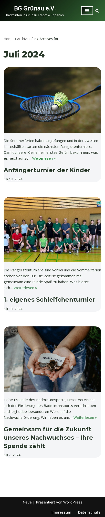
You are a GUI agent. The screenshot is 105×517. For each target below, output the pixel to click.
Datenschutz (89, 512)
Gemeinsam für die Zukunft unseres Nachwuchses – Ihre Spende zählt (48, 437)
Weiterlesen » (44, 158)
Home (8, 38)
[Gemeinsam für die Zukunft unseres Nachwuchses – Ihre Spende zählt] (52, 359)
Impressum (61, 512)
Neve (27, 502)
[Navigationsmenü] (87, 10)
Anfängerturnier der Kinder (47, 170)
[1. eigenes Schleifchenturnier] (52, 229)
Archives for (26, 38)
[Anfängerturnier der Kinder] (52, 100)
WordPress (73, 502)
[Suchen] (97, 11)
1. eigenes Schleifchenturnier (49, 299)
